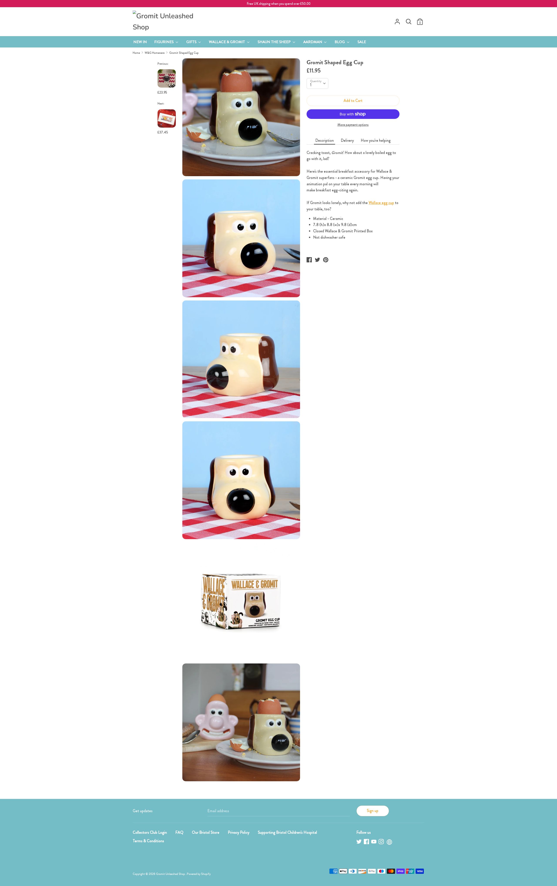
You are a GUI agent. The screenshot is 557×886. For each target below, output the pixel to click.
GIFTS (191, 41)
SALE (361, 41)
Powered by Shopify (199, 874)
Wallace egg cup (381, 203)
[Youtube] (374, 842)
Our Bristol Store (205, 832)
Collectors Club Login (150, 832)
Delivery (347, 140)
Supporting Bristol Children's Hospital (287, 832)
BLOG (340, 41)
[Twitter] (359, 842)
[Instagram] (382, 842)
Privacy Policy (238, 832)
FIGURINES (164, 41)
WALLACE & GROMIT (227, 41)
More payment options (353, 124)
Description (324, 140)
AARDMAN (313, 41)
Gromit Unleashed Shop (171, 874)
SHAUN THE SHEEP (275, 41)
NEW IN (140, 41)
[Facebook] (367, 842)
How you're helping (376, 140)
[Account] (397, 20)
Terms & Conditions (148, 841)
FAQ (179, 832)
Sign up (372, 810)
